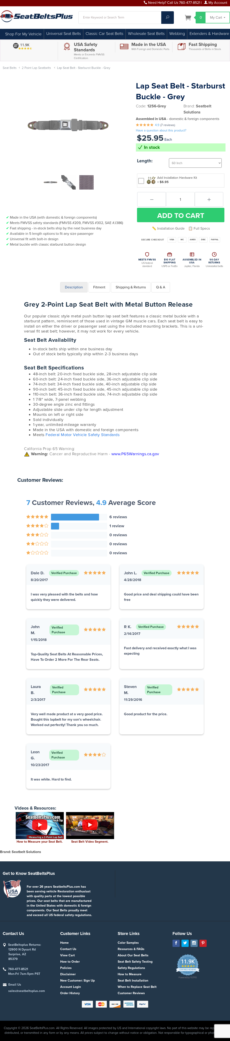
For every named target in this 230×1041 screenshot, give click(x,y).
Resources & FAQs (131, 949)
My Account (217, 2)
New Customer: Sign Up (77, 980)
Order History (70, 993)
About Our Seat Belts (133, 955)
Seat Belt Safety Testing (135, 962)
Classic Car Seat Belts (104, 33)
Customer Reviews (131, 993)
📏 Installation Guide (168, 228)
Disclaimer (68, 974)
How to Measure (130, 974)
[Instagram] (194, 943)
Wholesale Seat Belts (146, 33)
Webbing (177, 33)
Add (180, 215)
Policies (66, 968)
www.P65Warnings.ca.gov (135, 453)
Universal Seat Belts (63, 33)
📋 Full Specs (199, 228)
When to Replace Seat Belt (137, 987)
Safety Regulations (131, 968)
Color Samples (128, 943)
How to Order (70, 962)
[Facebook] (176, 943)
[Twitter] (185, 943)
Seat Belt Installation (133, 980)
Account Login (70, 987)
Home (64, 943)
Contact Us (68, 949)
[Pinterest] (203, 943)
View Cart (67, 955)
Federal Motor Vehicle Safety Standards (82, 434)
